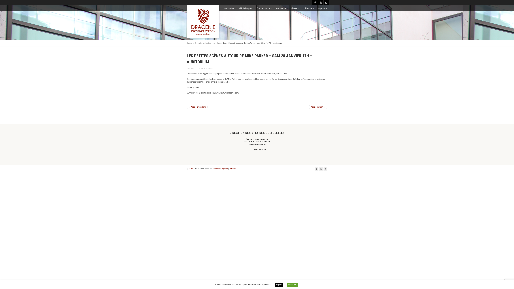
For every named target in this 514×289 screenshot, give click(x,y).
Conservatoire (263, 8)
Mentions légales (220, 169)
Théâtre (308, 8)
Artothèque (281, 8)
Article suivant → (318, 107)
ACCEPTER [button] (292, 285)
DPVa (191, 169)
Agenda (321, 8)
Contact (232, 169)
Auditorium (229, 8)
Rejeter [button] (279, 285)
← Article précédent (197, 107)
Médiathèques (245, 8)
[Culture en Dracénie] (203, 21)
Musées (295, 8)
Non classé (208, 68)
